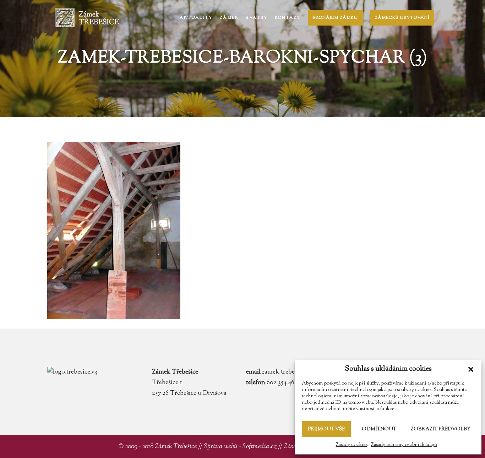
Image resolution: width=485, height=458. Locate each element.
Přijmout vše (326, 429)
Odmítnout (379, 429)
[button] (470, 369)
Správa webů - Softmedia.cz (240, 446)
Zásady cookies (351, 444)
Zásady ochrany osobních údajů (404, 444)
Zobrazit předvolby (440, 429)
